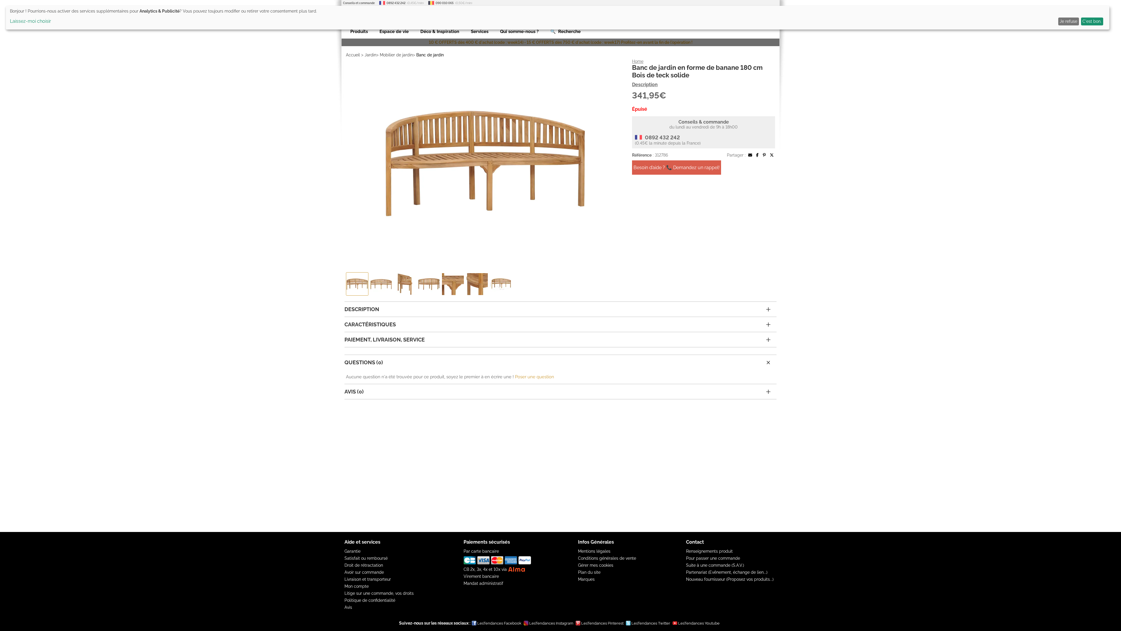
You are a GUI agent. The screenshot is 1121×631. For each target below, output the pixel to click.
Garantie (352, 551)
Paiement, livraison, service (384, 340)
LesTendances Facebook (499, 623)
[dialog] (557, 18)
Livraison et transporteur (367, 579)
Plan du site (589, 572)
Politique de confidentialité (369, 600)
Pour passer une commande (713, 558)
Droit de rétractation (363, 565)
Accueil (353, 55)
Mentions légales (594, 551)
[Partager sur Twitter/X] (771, 155)
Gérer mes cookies (595, 565)
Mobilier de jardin (396, 55)
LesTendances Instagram (551, 623)
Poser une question (534, 376)
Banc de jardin (430, 55)
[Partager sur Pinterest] (764, 155)
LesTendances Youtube (699, 623)
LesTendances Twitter (650, 623)
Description (645, 84)
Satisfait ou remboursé (366, 558)
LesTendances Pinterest (602, 623)
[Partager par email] (750, 155)
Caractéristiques (370, 324)
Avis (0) (354, 392)
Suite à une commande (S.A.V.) (715, 565)
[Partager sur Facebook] (757, 155)
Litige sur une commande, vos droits (379, 593)
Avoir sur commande (364, 572)
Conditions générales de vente (607, 558)
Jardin (370, 55)
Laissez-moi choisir (30, 21)
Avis (348, 607)
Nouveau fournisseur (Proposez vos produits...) (730, 579)
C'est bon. (1091, 21)
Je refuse (1068, 21)
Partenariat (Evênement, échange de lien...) (726, 572)
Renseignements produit (709, 551)
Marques (586, 579)
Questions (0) (363, 362)
